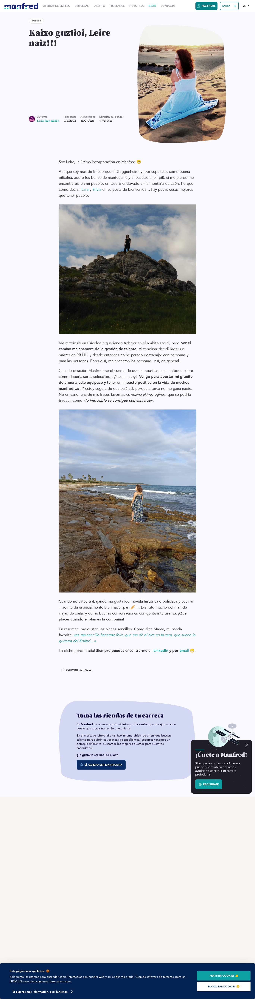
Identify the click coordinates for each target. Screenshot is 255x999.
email (184, 650)
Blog (152, 6)
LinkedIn (161, 650)
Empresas (82, 6)
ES (244, 5)
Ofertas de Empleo (56, 6)
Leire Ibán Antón (48, 121)
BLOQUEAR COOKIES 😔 (224, 986)
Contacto (168, 6)
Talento (99, 6)
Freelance (117, 6)
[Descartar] (247, 745)
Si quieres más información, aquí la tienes (40, 992)
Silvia (97, 189)
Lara (85, 189)
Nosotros (136, 6)
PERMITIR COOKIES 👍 (223, 975)
